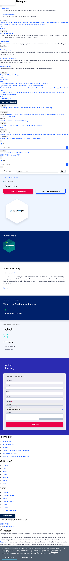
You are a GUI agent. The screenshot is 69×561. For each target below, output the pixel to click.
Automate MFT (8, 95)
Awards (5, 498)
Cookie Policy (54, 552)
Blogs (58, 114)
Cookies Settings (26, 557)
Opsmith (22, 26)
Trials (4, 468)
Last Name (9, 386)
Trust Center (26, 138)
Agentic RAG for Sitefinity (26, 22)
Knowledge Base (50, 114)
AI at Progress (4, 8)
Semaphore (10, 83)
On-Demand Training (21, 121)
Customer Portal (18, 108)
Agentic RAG (13, 22)
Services (2, 110)
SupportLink (4, 153)
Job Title (8, 402)
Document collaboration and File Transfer (50, 92)
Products (3, 73)
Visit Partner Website (51, 191)
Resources (4, 112)
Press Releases (17, 138)
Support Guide (39, 108)
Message (8, 412)
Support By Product (6, 108)
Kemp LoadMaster (47, 88)
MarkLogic (3, 83)
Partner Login (25, 125)
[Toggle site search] (1, 157)
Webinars (27, 114)
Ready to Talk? (15, 155)
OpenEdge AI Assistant (10, 24)
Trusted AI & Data (5, 75)
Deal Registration (21, 126)
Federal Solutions (5, 66)
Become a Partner (15, 125)
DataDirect (18, 83)
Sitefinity (14, 86)
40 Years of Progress (9, 511)
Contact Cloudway (18, 191)
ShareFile (32, 86)
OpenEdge (44, 83)
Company (4, 130)
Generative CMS (57, 22)
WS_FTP (8, 99)
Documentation (39, 114)
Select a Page (23, 171)
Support (3, 105)
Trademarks (4, 542)
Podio (37, 86)
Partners (3, 123)
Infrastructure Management (8, 58)
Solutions (4, 31)
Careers (33, 138)
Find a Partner (4, 125)
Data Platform (4, 22)
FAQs (13, 116)
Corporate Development (28, 134)
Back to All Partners (11, 177)
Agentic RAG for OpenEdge (43, 22)
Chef (7, 88)
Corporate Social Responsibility (46, 134)
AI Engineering (4, 29)
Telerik (20, 86)
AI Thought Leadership (7, 14)
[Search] (1, 141)
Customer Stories (5, 116)
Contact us (34, 424)
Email (7, 391)
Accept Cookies (9, 557)
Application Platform (34, 83)
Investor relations (8, 501)
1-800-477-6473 (5, 155)
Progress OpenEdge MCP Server (28, 24)
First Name (9, 380)
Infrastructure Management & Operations (22, 88)
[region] (34, 553)
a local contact (9, 526)
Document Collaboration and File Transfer (16, 456)
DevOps (2, 88)
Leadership (16, 134)
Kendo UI (25, 86)
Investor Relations (6, 138)
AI (1, 6)
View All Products (8, 102)
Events (62, 114)
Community (48, 108)
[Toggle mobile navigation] (1, 167)
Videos (32, 114)
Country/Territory (11, 407)
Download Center (29, 108)
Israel (13, 273)
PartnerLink (11, 153)
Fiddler (27, 92)
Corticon (24, 83)
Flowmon (38, 88)
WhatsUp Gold (58, 88)
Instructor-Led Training (7, 121)
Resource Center (12, 114)
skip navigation (7, 2)
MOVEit (41, 86)
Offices (38, 138)
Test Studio (33, 92)
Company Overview (6, 134)
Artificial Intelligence (6, 33)
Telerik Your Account (22, 153)
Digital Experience (6, 50)
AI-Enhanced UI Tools (7, 92)
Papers (21, 114)
